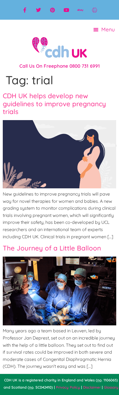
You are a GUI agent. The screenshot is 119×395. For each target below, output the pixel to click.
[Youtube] (66, 10)
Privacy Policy (68, 387)
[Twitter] (38, 10)
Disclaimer (92, 387)
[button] (104, 29)
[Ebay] (80, 10)
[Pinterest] (53, 10)
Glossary (111, 387)
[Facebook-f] (25, 10)
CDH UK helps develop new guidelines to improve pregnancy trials (54, 104)
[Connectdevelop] (94, 10)
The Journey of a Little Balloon (52, 248)
